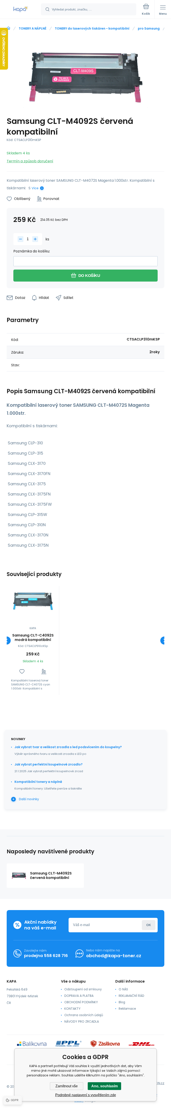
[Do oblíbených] (21, 671)
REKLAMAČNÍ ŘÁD (131, 995)
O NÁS (123, 989)
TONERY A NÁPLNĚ (32, 28)
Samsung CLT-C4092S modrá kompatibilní (33, 637)
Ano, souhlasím (104, 1086)
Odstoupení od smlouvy (83, 989)
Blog (122, 1002)
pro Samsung (149, 28)
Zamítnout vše (66, 1086)
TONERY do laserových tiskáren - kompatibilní (92, 28)
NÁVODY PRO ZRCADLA (81, 1021)
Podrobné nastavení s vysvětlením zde (85, 1095)
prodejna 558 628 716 (46, 955)
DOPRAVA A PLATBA (79, 995)
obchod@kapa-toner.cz (113, 956)
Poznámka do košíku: (31, 251)
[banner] (20, 9)
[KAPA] (8, 28)
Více (35, 188)
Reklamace (127, 1008)
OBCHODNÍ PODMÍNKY (81, 1002)
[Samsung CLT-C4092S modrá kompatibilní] (33, 601)
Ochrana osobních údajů (83, 1015)
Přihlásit (148, 925)
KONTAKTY (72, 1008)
